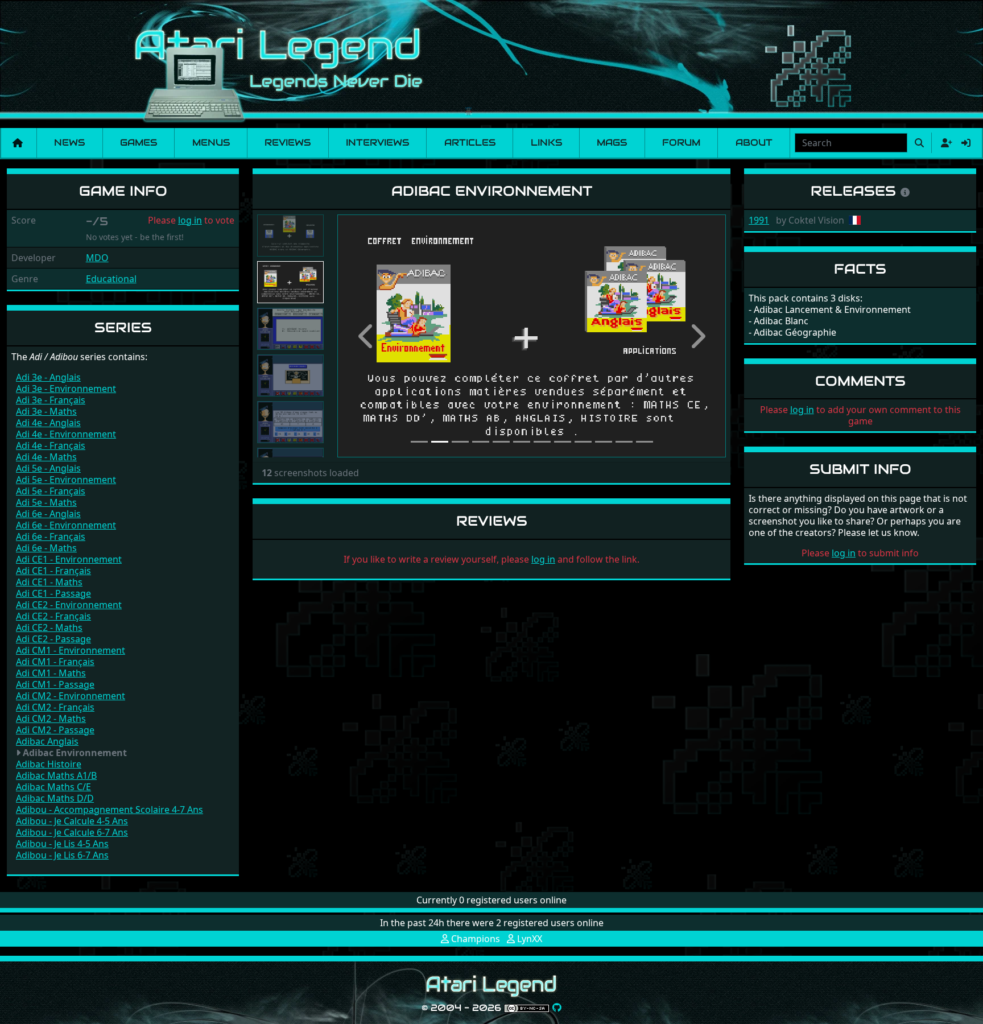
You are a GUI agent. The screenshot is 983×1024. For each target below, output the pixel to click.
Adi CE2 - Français (53, 616)
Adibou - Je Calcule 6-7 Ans (72, 832)
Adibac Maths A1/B (56, 775)
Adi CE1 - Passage (53, 593)
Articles (469, 142)
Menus (211, 142)
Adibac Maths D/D (55, 798)
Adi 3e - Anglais (48, 377)
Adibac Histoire (48, 764)
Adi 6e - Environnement (66, 525)
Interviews (377, 142)
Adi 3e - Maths (46, 411)
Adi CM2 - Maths (51, 718)
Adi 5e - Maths (46, 502)
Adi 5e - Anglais (48, 468)
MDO (97, 257)
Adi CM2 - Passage (55, 730)
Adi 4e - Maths (46, 457)
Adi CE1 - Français (53, 570)
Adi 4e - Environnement (66, 434)
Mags (612, 142)
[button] (366, 335)
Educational (111, 278)
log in (190, 220)
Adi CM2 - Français (55, 707)
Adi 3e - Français (50, 400)
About (754, 142)
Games (138, 142)
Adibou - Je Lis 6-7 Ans (62, 855)
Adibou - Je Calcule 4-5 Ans (72, 821)
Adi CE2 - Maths (49, 627)
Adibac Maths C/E (53, 787)
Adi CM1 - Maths (51, 673)
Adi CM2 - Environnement (70, 695)
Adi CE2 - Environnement (69, 604)
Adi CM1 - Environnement (70, 650)
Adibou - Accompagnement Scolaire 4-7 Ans (109, 809)
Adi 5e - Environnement (66, 479)
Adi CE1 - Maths (49, 582)
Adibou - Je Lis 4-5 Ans (62, 843)
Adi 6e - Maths (46, 548)
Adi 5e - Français (50, 491)
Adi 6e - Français (50, 536)
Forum (681, 142)
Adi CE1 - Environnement (69, 559)
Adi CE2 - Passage (53, 639)
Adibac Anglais (47, 741)
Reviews (288, 142)
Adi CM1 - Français (55, 661)
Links (546, 142)
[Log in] (966, 143)
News (69, 142)
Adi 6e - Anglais (48, 513)
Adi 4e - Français (50, 445)
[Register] (944, 143)
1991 (759, 220)
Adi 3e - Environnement (66, 388)
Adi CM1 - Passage (55, 684)
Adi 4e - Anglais (48, 422)
